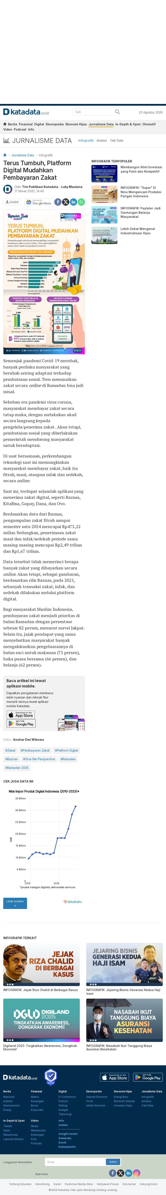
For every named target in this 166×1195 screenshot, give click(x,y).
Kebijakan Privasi (108, 1184)
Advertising (42, 1184)
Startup (63, 1105)
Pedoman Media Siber (79, 1184)
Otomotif (149, 124)
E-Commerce (67, 1096)
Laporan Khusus (13, 1139)
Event (62, 1142)
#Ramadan (68, 759)
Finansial (26, 124)
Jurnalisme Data (101, 124)
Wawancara (10, 1134)
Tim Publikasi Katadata (40, 187)
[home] (4, 124)
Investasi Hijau (123, 1105)
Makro (35, 1096)
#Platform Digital (66, 750)
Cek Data (116, 140)
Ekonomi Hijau (76, 124)
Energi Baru (121, 1096)
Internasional (11, 1105)
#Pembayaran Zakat (35, 750)
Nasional (8, 1096)
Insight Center (68, 1133)
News (34, 1126)
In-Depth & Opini (128, 124)
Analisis (102, 140)
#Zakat (10, 750)
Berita (12, 124)
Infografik (86, 140)
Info (31, 129)
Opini (6, 1130)
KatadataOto (67, 1146)
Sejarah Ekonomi (96, 1096)
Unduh (14, 202)
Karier (57, 1184)
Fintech (63, 1101)
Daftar (113, 1161)
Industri (8, 1101)
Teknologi (65, 1114)
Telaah (7, 1126)
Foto (34, 1139)
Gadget (63, 1109)
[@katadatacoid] (136, 1172)
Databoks (65, 1138)
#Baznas (11, 759)
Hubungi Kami (148, 1184)
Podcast (20, 129)
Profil (89, 1101)
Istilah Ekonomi (95, 1105)
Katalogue (37, 1134)
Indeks (63, 1125)
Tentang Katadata (20, 1184)
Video (7, 129)
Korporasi (37, 1109)
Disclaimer (129, 1184)
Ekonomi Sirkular (124, 1101)
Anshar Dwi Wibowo (28, 739)
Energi (7, 1109)
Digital (39, 124)
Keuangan (37, 1101)
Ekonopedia (55, 124)
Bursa (34, 1105)
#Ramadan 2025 (17, 768)
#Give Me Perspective (39, 759)
